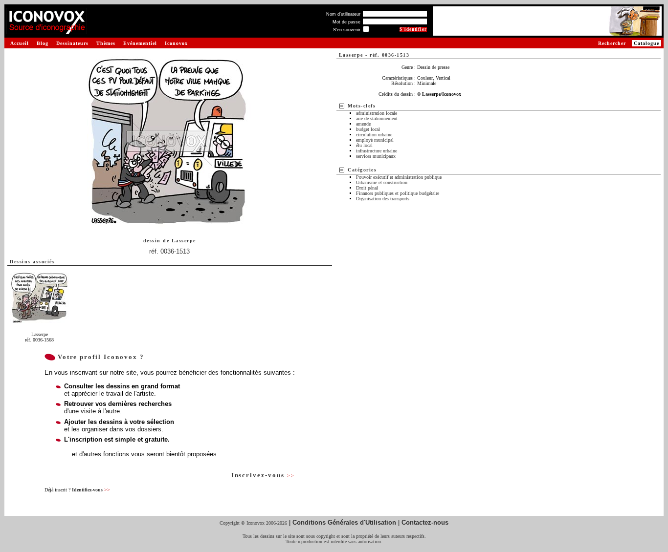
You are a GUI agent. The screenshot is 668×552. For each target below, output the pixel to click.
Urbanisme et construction (381, 182)
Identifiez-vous (91, 489)
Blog (42, 43)
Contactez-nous (424, 522)
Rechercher (612, 43)
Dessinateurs (72, 43)
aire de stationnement (377, 118)
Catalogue (646, 43)
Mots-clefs (362, 105)
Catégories (362, 169)
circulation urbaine (374, 134)
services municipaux (376, 156)
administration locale (376, 113)
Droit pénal (367, 188)
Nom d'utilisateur (343, 14)
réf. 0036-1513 (169, 251)
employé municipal (375, 140)
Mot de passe (346, 22)
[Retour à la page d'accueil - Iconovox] (46, 30)
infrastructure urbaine (376, 150)
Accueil (19, 43)
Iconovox (176, 43)
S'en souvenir (346, 29)
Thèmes (105, 43)
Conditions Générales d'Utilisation (344, 522)
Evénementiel (140, 43)
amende (363, 124)
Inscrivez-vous (263, 475)
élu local (364, 145)
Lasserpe (184, 240)
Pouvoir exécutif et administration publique (399, 177)
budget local (368, 129)
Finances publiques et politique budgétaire (397, 193)
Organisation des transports (382, 198)
